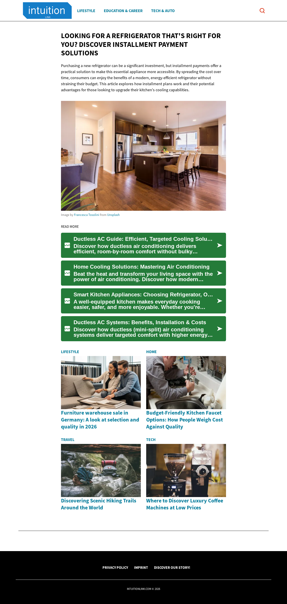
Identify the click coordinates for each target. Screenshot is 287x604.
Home (151, 351)
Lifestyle (86, 10)
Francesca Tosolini (86, 215)
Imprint (141, 567)
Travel (67, 439)
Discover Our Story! (172, 567)
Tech (151, 439)
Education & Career (123, 10)
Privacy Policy (115, 567)
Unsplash (113, 215)
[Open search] (262, 10)
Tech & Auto (163, 10)
